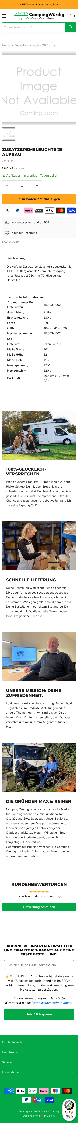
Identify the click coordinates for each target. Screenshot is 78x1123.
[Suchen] (70, 27)
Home (6, 45)
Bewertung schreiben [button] (39, 907)
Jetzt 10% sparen (39, 1014)
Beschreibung (16, 258)
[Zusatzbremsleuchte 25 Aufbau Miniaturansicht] (8, 134)
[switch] (69, 1117)
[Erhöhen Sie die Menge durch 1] (37, 185)
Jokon (10, 161)
